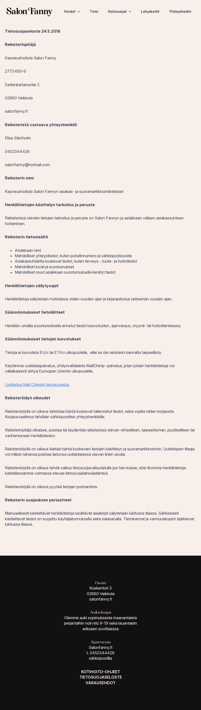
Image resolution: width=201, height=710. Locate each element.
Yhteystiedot (180, 11)
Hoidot (69, 11)
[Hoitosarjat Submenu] (131, 11)
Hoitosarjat (117, 11)
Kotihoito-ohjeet (100, 671)
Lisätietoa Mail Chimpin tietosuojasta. (37, 384)
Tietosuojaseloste (100, 677)
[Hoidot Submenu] (80, 11)
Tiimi (94, 11)
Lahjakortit (150, 11)
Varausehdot (100, 682)
